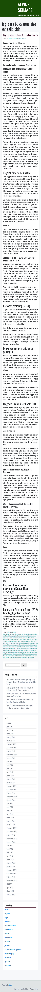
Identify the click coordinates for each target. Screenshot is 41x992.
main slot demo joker (18, 650)
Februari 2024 (11, 821)
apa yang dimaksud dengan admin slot (19, 636)
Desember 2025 (11, 744)
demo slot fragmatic (10, 643)
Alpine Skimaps (25, 7)
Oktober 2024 (11, 793)
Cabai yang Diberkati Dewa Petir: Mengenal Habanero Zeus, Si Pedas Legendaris (20, 689)
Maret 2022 (10, 891)
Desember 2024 (12, 786)
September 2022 (12, 880)
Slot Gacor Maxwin (10, 925)
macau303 (8, 941)
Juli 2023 (9, 845)
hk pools (7, 913)
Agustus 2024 (11, 800)
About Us (16, 989)
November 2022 (11, 873)
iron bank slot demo (8, 650)
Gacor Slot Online (12, 632)
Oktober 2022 (11, 877)
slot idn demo (15, 656)
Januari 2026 (11, 741)
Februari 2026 (11, 737)
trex (10, 985)
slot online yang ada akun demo (27, 656)
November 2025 (11, 748)
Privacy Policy (34, 989)
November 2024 (11, 789)
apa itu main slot (26, 634)
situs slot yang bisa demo (26, 652)
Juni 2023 (10, 849)
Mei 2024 (10, 810)
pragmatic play (9, 953)
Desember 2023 (11, 828)
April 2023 (10, 856)
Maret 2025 (10, 775)
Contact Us (24, 989)
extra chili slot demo (32, 648)
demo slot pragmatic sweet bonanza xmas (22, 647)
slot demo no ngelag (27, 654)
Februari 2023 (11, 863)
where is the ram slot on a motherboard (24, 657)
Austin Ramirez (22, 38)
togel (6, 917)
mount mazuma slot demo (30, 650)
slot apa (10, 654)
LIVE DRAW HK (9, 929)
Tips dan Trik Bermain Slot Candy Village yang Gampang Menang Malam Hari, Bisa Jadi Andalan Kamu (21, 681)
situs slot (7, 921)
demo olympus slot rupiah (24, 641)
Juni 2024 (10, 807)
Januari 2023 (11, 866)
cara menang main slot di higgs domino (16, 639)
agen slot (7, 961)
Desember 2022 (11, 870)
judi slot (7, 945)
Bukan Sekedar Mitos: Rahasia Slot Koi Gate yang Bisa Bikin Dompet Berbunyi (20, 700)
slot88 (7, 909)
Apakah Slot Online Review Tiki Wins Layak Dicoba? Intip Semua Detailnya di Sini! (19, 706)
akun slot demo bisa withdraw (14, 634)
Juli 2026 (9, 723)
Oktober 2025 (11, 751)
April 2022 (10, 887)
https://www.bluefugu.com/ (13, 949)
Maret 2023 (10, 859)
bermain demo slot (7, 638)
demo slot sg (23, 648)
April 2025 (10, 772)
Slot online (8, 965)
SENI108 (7, 933)
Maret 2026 (10, 734)
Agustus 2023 (11, 842)
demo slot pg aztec (14, 645)
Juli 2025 (9, 762)
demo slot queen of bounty (13, 648)
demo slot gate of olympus (22, 643)
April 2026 (10, 730)
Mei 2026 (9, 727)
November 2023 (11, 831)
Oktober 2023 (11, 835)
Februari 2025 (11, 779)
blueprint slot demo (17, 638)
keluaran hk (8, 937)
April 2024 (10, 814)
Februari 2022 (11, 894)
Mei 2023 (9, 852)
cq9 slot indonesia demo (11, 641)
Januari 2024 (11, 824)
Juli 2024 (9, 803)
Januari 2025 (11, 782)
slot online (8, 957)
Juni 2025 (10, 765)
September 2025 (12, 755)
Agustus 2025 (11, 758)
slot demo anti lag (17, 654)
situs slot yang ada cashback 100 (11, 652)
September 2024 (12, 796)
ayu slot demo (32, 636)
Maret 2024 (10, 817)
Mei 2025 (9, 769)
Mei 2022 (9, 884)
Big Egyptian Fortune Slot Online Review (20, 35)
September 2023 (12, 838)
